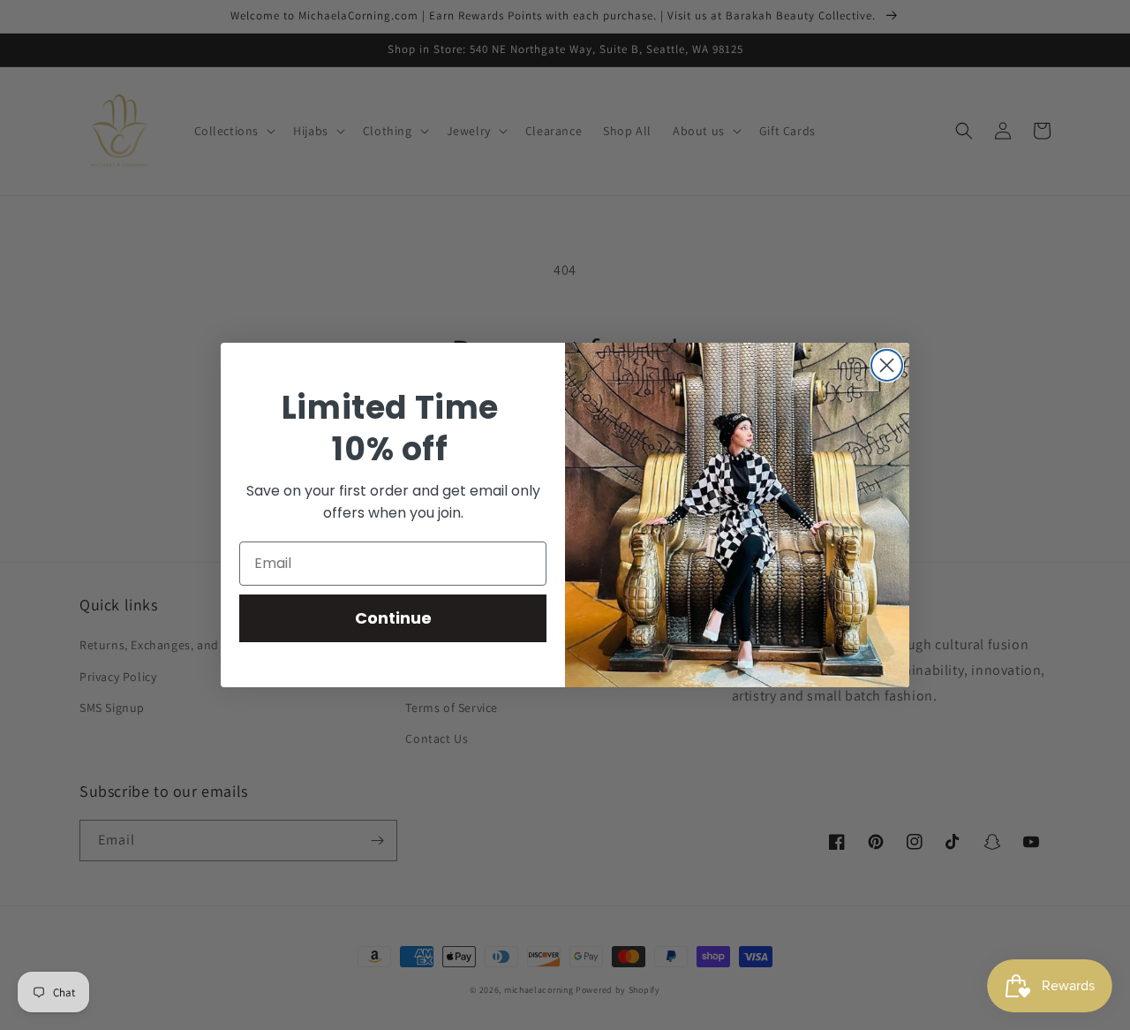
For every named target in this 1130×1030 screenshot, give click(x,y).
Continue (393, 618)
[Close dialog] (886, 365)
